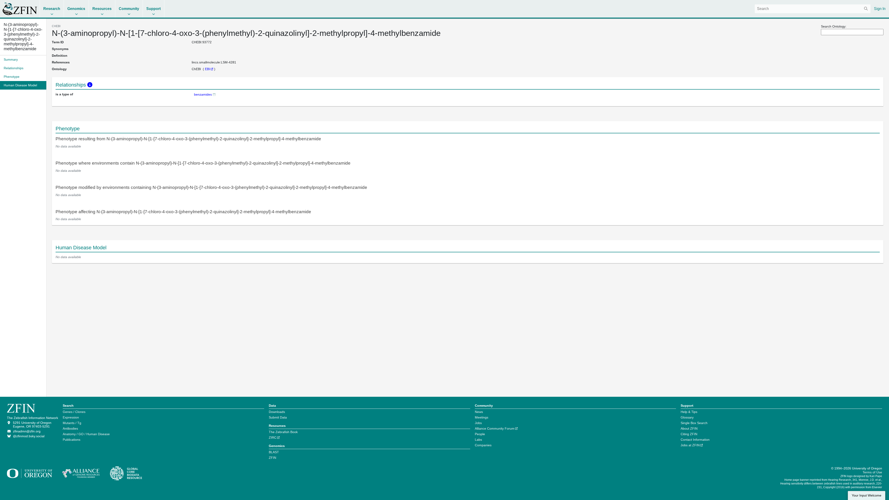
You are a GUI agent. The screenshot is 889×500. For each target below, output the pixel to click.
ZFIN (272, 457)
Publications (71, 439)
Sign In (880, 9)
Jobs (478, 423)
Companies (483, 445)
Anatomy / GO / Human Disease (86, 434)
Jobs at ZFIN (690, 445)
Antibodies (70, 428)
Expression (71, 417)
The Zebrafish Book (283, 432)
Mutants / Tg (72, 423)
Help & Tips (689, 412)
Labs (478, 439)
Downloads (277, 412)
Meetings (481, 417)
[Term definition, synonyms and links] (214, 94)
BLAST (274, 452)
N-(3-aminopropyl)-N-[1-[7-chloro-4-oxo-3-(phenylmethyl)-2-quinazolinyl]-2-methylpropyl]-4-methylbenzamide (23, 36)
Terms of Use (872, 472)
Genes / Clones (74, 412)
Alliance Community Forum (494, 428)
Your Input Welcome (866, 495)
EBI (207, 69)
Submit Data (278, 417)
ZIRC (272, 437)
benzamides (203, 94)
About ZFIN (689, 428)
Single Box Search (694, 423)
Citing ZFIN (689, 434)
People (480, 434)
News (479, 412)
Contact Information (695, 439)
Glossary (687, 417)
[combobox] (812, 8)
